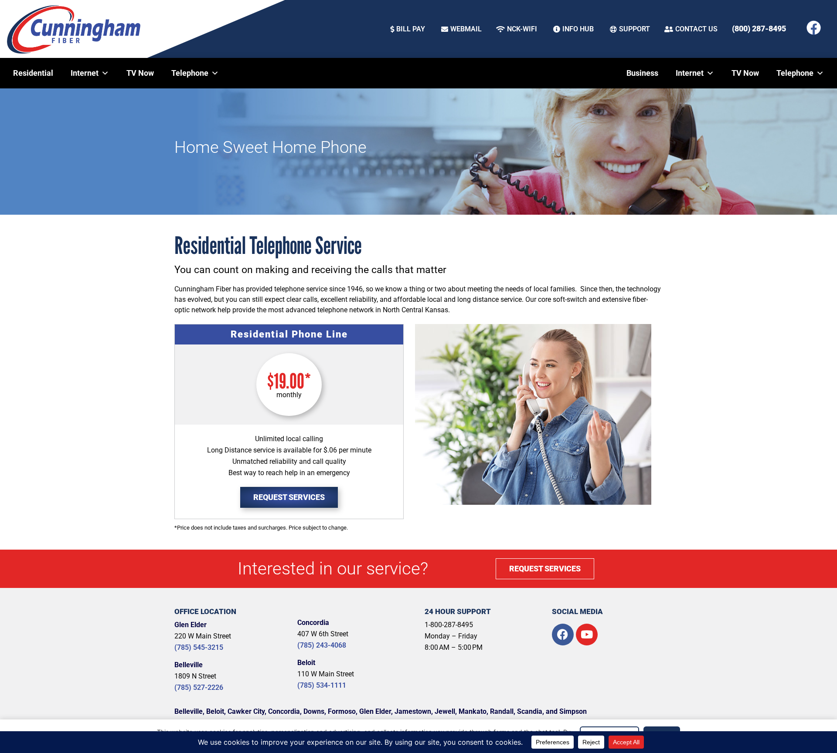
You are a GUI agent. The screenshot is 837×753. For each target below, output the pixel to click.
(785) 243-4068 (321, 645)
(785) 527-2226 (198, 687)
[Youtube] (587, 634)
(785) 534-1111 (321, 685)
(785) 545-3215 (198, 647)
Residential (33, 73)
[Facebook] (813, 27)
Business (642, 73)
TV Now (140, 73)
